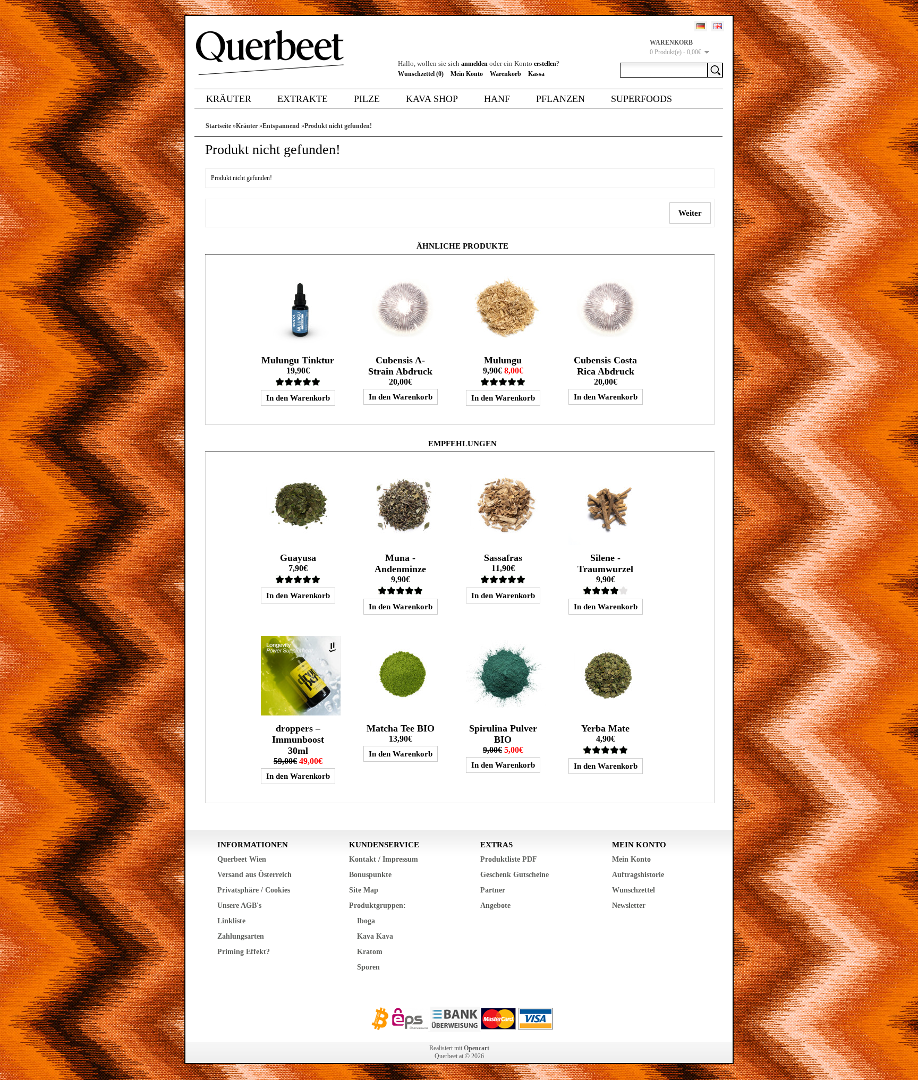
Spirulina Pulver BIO (503, 734)
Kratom (369, 952)
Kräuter (228, 98)
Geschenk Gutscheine (514, 875)
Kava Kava (375, 936)
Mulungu (503, 360)
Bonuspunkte (370, 875)
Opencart (476, 1048)
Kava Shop (432, 98)
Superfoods (641, 98)
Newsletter (628, 905)
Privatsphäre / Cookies (253, 890)
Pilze (367, 98)
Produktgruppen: (377, 905)
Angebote (495, 905)
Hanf (497, 98)
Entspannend (281, 126)
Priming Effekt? (243, 952)
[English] (717, 26)
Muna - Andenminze (400, 563)
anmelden (474, 63)
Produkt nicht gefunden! (338, 126)
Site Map (363, 890)
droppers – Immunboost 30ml (298, 739)
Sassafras (503, 557)
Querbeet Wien (241, 859)
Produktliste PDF (508, 859)
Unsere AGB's (239, 905)
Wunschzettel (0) (421, 74)
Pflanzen (560, 98)
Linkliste (231, 921)
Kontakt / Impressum (383, 859)
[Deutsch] (700, 26)
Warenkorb (505, 74)
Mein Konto (466, 74)
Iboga (366, 921)
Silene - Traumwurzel (605, 563)
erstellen (545, 63)
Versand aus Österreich (254, 875)
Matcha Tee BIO (401, 728)
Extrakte (302, 98)
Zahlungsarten (240, 936)
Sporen (368, 967)
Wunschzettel (633, 890)
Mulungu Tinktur (297, 360)
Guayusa (298, 557)
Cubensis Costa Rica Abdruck (605, 366)
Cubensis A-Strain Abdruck (400, 366)
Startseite (218, 126)
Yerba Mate (605, 728)
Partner (492, 890)
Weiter (690, 213)
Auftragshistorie (638, 875)
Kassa (536, 74)
